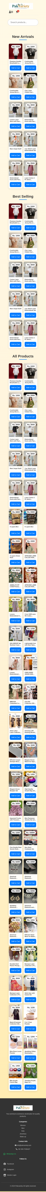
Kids (23, 1131)
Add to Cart (15, 68)
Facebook (10, 1164)
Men (23, 1128)
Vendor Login (11, 1175)
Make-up (23, 1137)
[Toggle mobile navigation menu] (12, 12)
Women (23, 1125)
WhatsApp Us (11, 1154)
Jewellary (23, 1134)
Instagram (10, 1169)
